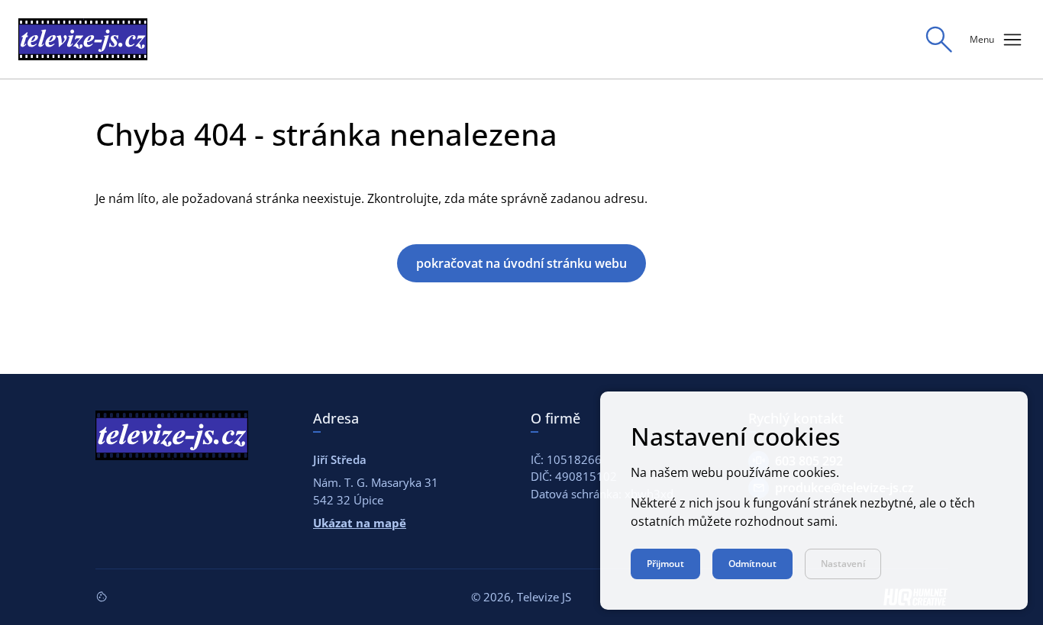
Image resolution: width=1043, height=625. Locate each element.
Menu (997, 39)
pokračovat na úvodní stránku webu (521, 263)
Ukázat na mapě (359, 522)
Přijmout (665, 563)
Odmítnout (752, 563)
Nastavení (843, 563)
